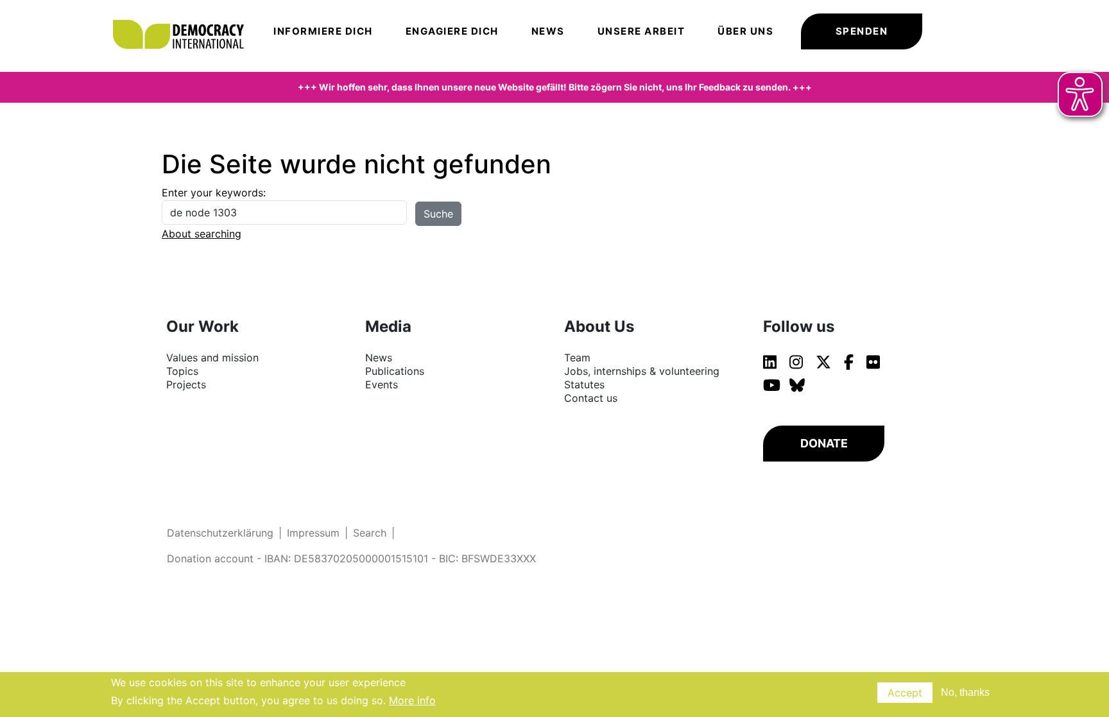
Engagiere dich (452, 31)
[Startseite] (185, 16)
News (548, 31)
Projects (186, 384)
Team (577, 357)
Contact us (590, 398)
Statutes (584, 384)
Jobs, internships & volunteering (641, 371)
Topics (182, 371)
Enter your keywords (212, 192)
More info (412, 700)
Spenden (862, 31)
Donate (824, 443)
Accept (905, 692)
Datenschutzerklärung (220, 532)
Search (369, 532)
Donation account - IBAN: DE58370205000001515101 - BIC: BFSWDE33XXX (351, 558)
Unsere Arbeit (641, 31)
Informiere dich (323, 31)
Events (381, 384)
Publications (394, 371)
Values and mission (212, 357)
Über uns (745, 31)
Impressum (313, 532)
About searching (201, 233)
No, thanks (965, 692)
